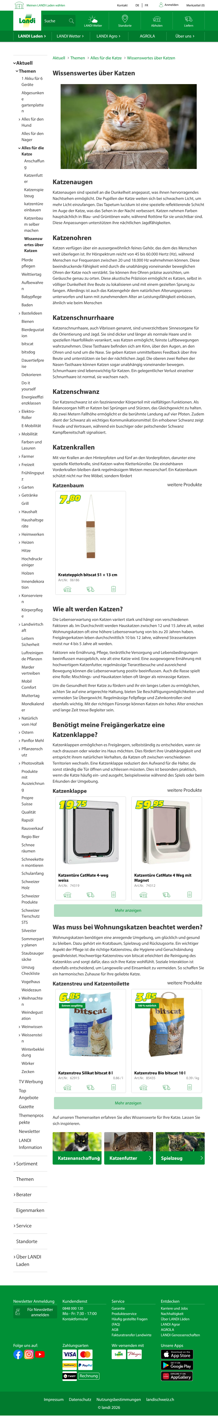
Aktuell (24, 63)
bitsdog (28, 352)
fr (146, 5)
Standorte (26, 1241)
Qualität (29, 812)
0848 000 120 (72, 1308)
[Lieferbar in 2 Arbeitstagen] (90, 1086)
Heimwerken (33, 534)
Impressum (54, 1399)
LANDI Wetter (69, 36)
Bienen (28, 321)
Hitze (26, 550)
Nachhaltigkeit (172, 1313)
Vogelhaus (31, 981)
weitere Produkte (184, 484)
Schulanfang (33, 873)
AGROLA (147, 36)
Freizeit (28, 464)
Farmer (28, 456)
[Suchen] (71, 21)
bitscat (27, 343)
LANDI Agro (107, 36)
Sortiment (26, 1163)
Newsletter (29, 1131)
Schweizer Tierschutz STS (31, 916)
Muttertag (31, 695)
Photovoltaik (33, 763)
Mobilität (29, 434)
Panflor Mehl (33, 740)
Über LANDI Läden (175, 1319)
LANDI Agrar (170, 1324)
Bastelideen (32, 313)
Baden (27, 305)
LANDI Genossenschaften (180, 1335)
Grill (25, 503)
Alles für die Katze (106, 58)
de (137, 5)
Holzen (28, 573)
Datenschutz (80, 1399)
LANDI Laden (30, 36)
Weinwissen (32, 1026)
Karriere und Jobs (174, 1308)
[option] (129, 126)
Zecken (28, 1071)
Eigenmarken (30, 1210)
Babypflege (31, 296)
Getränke (30, 495)
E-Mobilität (31, 425)
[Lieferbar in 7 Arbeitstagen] (90, 588)
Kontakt (122, 5)
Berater (24, 1194)
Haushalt (29, 511)
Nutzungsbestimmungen (119, 1399)
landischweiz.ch (160, 1399)
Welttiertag (31, 274)
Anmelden (171, 5)
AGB (115, 1329)
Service (24, 1225)
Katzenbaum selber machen (33, 224)
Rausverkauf (32, 828)
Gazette (26, 1106)
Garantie (118, 1308)
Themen (27, 71)
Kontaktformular (75, 1319)
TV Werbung (31, 1081)
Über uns (183, 36)
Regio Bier (30, 836)
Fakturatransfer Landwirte (132, 1335)
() (195, 5)
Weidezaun (31, 990)
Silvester (29, 930)
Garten (28, 487)
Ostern (27, 732)
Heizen (28, 542)
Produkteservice (124, 1313)
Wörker (28, 1063)
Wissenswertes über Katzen (34, 245)
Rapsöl (27, 820)
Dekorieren (31, 374)
